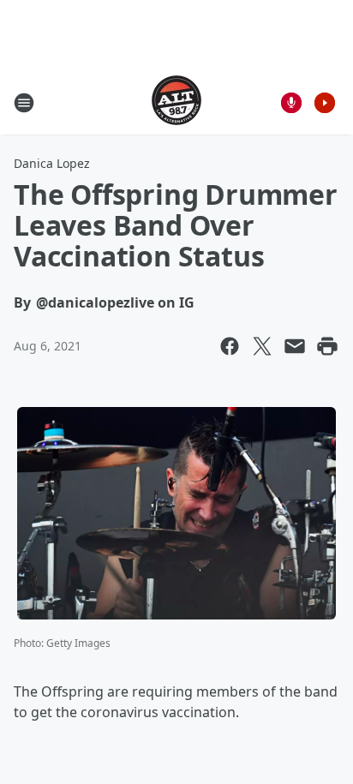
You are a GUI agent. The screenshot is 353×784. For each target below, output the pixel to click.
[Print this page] (327, 346)
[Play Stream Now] (324, 103)
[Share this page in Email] (295, 346)
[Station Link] (176, 102)
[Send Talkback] (291, 103)
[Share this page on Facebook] (230, 346)
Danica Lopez (52, 163)
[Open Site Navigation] (24, 103)
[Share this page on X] (262, 346)
